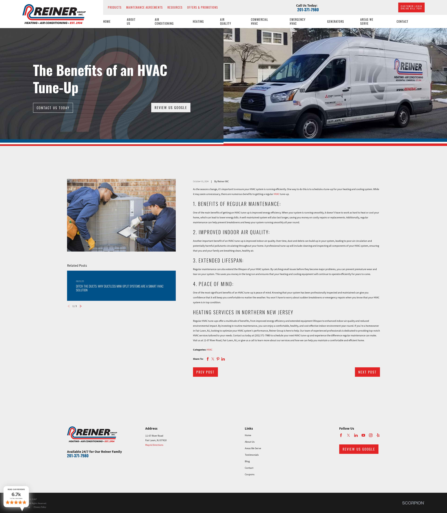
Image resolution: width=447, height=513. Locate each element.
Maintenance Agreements (144, 7)
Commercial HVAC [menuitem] (259, 21)
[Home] (54, 14)
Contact (249, 467)
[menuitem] (40, 506)
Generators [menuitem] (335, 21)
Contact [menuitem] (402, 21)
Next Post (367, 372)
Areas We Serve (253, 448)
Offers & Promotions (202, 7)
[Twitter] (348, 435)
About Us (250, 441)
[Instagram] (370, 435)
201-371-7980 (308, 10)
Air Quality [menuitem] (225, 21)
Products (115, 7)
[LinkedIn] (356, 435)
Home (248, 435)
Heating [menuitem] (198, 21)
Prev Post (205, 372)
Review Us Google (171, 107)
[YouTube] (363, 435)
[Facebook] (341, 435)
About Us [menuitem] (131, 21)
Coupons (249, 474)
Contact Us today (53, 107)
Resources (175, 7)
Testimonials (252, 454)
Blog (247, 461)
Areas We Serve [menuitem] (366, 21)
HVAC (276, 194)
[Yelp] (378, 435)
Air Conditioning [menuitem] (164, 21)
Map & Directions (154, 445)
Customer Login (411, 7)
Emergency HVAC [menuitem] (297, 21)
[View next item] (80, 306)
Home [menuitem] (107, 21)
